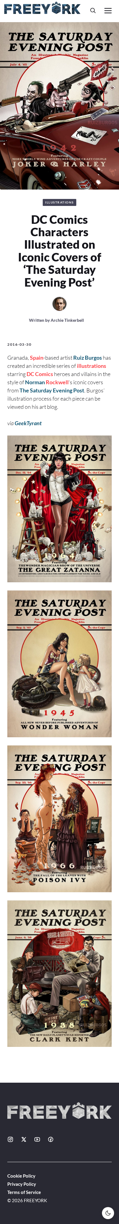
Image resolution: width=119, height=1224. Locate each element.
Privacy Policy (21, 1184)
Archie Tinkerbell (67, 320)
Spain (36, 357)
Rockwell (57, 382)
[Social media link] (10, 1139)
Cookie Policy (21, 1176)
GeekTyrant (28, 423)
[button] (93, 10)
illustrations (91, 365)
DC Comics (40, 374)
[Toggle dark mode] (108, 1213)
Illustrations (59, 202)
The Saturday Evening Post (52, 390)
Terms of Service (24, 1192)
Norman (35, 382)
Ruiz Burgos (87, 357)
